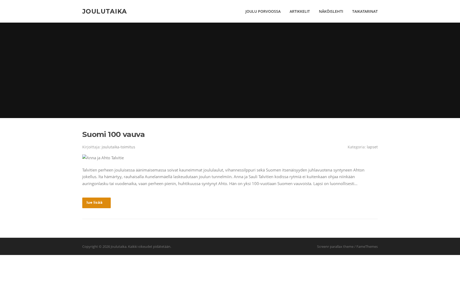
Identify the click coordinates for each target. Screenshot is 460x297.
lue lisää (94, 202)
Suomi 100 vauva (113, 134)
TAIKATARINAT (365, 11)
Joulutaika (104, 11)
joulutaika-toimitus (118, 146)
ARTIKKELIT (300, 11)
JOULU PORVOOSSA (263, 11)
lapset (372, 146)
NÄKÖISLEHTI (331, 11)
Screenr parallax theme (335, 246)
